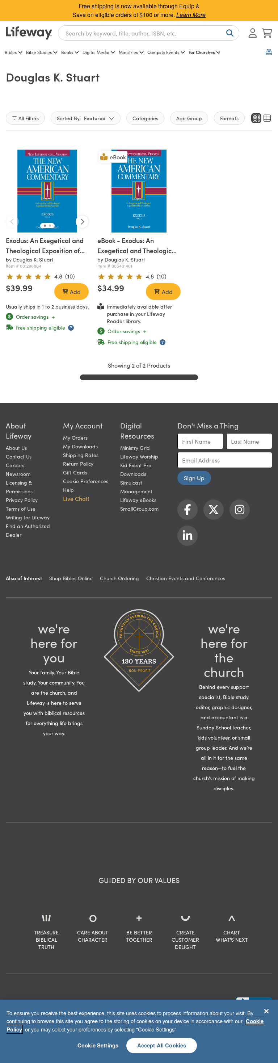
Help (68, 489)
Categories (145, 118)
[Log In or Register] (252, 33)
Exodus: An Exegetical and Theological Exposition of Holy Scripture (45, 250)
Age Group (189, 118)
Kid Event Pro (135, 465)
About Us (16, 447)
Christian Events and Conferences (185, 578)
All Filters (28, 118)
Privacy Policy (22, 499)
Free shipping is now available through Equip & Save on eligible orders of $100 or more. (139, 10)
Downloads (133, 473)
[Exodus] (47, 191)
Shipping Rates (80, 455)
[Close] (266, 1011)
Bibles (11, 52)
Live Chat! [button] (76, 498)
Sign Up (194, 478)
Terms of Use (20, 508)
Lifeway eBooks (138, 499)
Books (67, 52)
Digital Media (96, 52)
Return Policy (78, 463)
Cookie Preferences (85, 481)
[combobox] (148, 33)
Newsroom (18, 473)
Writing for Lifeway (28, 517)
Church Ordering (119, 578)
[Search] (228, 33)
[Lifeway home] (29, 32)
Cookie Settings (97, 1045)
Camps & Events (163, 52)
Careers (15, 465)
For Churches (202, 52)
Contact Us (18, 456)
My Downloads (80, 446)
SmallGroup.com (139, 508)
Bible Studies (39, 52)
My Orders (75, 437)
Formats (229, 118)
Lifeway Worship (139, 456)
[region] (139, 1031)
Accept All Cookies (161, 1045)
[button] (45, 226)
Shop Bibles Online (71, 578)
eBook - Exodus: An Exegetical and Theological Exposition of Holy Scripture (137, 250)
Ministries (128, 52)
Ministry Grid (135, 447)
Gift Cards (75, 472)
